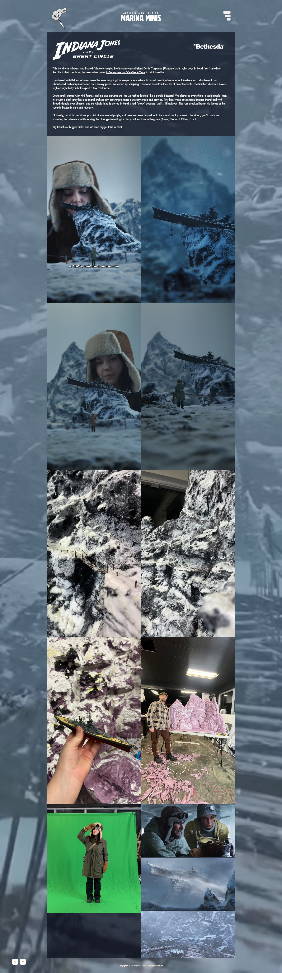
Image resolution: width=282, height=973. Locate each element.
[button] (227, 16)
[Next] (15, 962)
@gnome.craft (172, 68)
